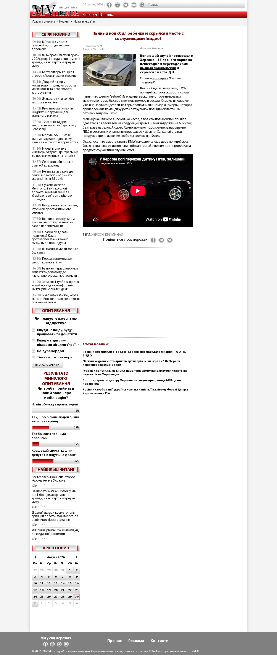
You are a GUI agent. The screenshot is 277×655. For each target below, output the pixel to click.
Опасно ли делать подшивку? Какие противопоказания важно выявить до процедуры (50, 238)
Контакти (160, 641)
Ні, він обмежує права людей (55, 404)
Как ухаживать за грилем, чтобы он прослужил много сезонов (55, 209)
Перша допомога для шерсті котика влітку (52, 260)
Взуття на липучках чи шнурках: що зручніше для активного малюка (52, 112)
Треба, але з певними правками (49, 436)
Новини (88, 15)
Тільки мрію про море (54, 357)
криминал (114, 235)
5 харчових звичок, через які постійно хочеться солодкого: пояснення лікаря (56, 299)
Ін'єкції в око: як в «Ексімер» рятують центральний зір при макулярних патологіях (55, 152)
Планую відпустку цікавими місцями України (58, 342)
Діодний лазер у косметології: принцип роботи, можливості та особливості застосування (54, 87)
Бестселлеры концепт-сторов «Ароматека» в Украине (54, 74)
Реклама (136, 641)
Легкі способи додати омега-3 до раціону (52, 163)
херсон (97, 235)
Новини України (84, 21)
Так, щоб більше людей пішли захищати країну (55, 419)
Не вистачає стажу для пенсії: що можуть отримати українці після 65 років (53, 175)
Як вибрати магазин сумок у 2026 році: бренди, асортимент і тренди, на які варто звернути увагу (56, 61)
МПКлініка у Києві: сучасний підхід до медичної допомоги (52, 46)
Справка (107, 15)
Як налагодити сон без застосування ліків (53, 100)
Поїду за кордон (50, 351)
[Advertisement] (138, 295)
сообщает (160, 78)
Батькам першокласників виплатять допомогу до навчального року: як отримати (55, 272)
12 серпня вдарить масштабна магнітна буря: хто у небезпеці (54, 126)
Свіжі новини (55, 35)
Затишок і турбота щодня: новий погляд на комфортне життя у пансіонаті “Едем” (55, 286)
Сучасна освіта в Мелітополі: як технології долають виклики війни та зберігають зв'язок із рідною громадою (52, 192)
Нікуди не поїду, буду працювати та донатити (57, 332)
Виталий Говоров (151, 48)
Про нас (114, 641)
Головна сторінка (43, 21)
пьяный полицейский (158, 68)
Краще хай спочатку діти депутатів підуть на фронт (54, 453)
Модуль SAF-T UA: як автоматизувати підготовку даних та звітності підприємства (55, 139)
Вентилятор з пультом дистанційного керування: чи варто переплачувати (53, 222)
